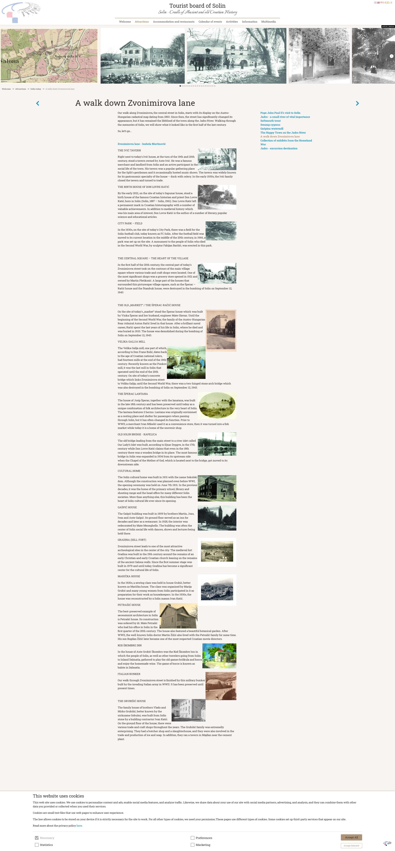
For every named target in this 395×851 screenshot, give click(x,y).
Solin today (35, 88)
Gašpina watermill (271, 128)
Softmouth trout (270, 120)
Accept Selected (351, 845)
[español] (387, 2)
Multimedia (268, 21)
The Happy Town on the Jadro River (283, 132)
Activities (232, 21)
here (79, 825)
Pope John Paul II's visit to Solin (280, 113)
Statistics (46, 845)
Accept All (351, 837)
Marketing (203, 845)
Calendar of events (210, 21)
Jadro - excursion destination (278, 148)
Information (249, 21)
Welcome (125, 21)
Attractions (142, 21)
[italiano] (384, 2)
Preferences (204, 838)
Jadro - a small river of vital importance (285, 117)
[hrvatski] (375, 2)
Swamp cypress (270, 124)
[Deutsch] (381, 2)
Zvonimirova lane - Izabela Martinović (142, 144)
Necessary (47, 838)
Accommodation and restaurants (174, 21)
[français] (390, 2)
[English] (378, 2)
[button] (391, 56)
